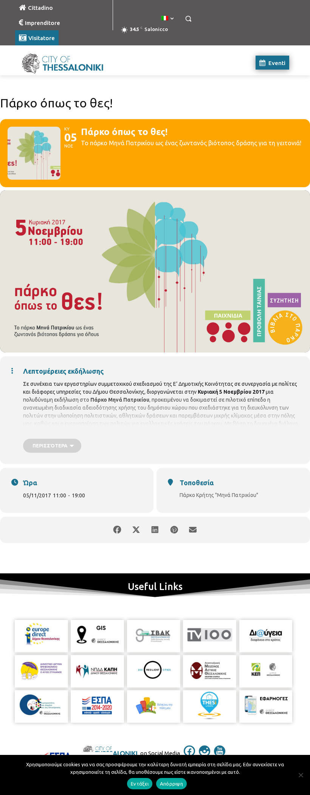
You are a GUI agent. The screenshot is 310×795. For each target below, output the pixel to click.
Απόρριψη (171, 783)
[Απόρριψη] (300, 775)
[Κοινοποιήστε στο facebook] (117, 529)
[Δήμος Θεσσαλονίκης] (66, 62)
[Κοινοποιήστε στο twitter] (136, 529)
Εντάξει (140, 783)
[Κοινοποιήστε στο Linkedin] (155, 529)
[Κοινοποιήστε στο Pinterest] (173, 529)
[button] (188, 19)
